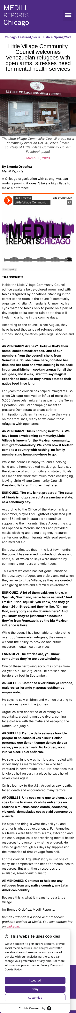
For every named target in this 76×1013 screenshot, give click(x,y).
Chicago (11, 37)
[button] (68, 15)
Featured (24, 37)
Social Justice (42, 37)
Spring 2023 (62, 37)
